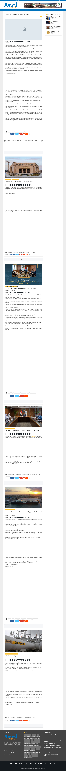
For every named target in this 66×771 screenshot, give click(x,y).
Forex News (33, 743)
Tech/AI (25, 763)
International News (27, 748)
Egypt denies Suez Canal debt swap (49, 743)
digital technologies (28, 474)
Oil (39, 752)
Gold (37, 743)
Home (11, 763)
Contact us (15, 0)
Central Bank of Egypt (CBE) (36, 736)
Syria (30, 755)
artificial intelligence (18, 474)
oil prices (33, 717)
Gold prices (26, 745)
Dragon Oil (33, 474)
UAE (30, 252)
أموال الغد (19, 0)
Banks (25, 734)
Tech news (16, 286)
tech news (36, 755)
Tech (32, 755)
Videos (55, 763)
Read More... (13, 752)
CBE (17, 252)
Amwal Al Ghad (42, 768)
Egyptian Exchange (27, 741)
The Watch (40, 763)
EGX (36, 738)
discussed (33, 436)
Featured (7, 286)
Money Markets (32, 750)
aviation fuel (23, 474)
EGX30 (39, 738)
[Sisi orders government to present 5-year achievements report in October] (48, 18)
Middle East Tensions (28, 717)
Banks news (29, 734)
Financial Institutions (27, 743)
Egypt (26, 252)
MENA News (38, 748)
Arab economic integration (11, 474)
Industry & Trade (11, 286)
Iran (28, 252)
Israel (34, 748)
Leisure (45, 763)
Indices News (31, 745)
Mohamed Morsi (26, 750)
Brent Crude (9, 717)
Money (20, 763)
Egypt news (38, 741)
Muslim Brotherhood (27, 752)
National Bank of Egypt (35, 752)
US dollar (34, 252)
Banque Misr (14, 252)
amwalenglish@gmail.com (12, 750)
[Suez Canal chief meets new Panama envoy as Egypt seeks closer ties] (48, 27)
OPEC (36, 717)
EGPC (36, 474)
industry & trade (36, 745)
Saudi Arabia (26, 755)
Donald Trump (13, 717)
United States (26, 757)
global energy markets (19, 717)
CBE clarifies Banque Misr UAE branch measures (52, 745)
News (35, 763)
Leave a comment (24, 152)
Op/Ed (50, 763)
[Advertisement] (23, 82)
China (25, 738)
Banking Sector (10, 252)
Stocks (30, 763)
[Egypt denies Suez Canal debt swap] (48, 32)
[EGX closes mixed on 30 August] (48, 22)
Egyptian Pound (33, 741)
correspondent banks (22, 252)
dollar (28, 738)
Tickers (15, 763)
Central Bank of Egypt (27, 736)
